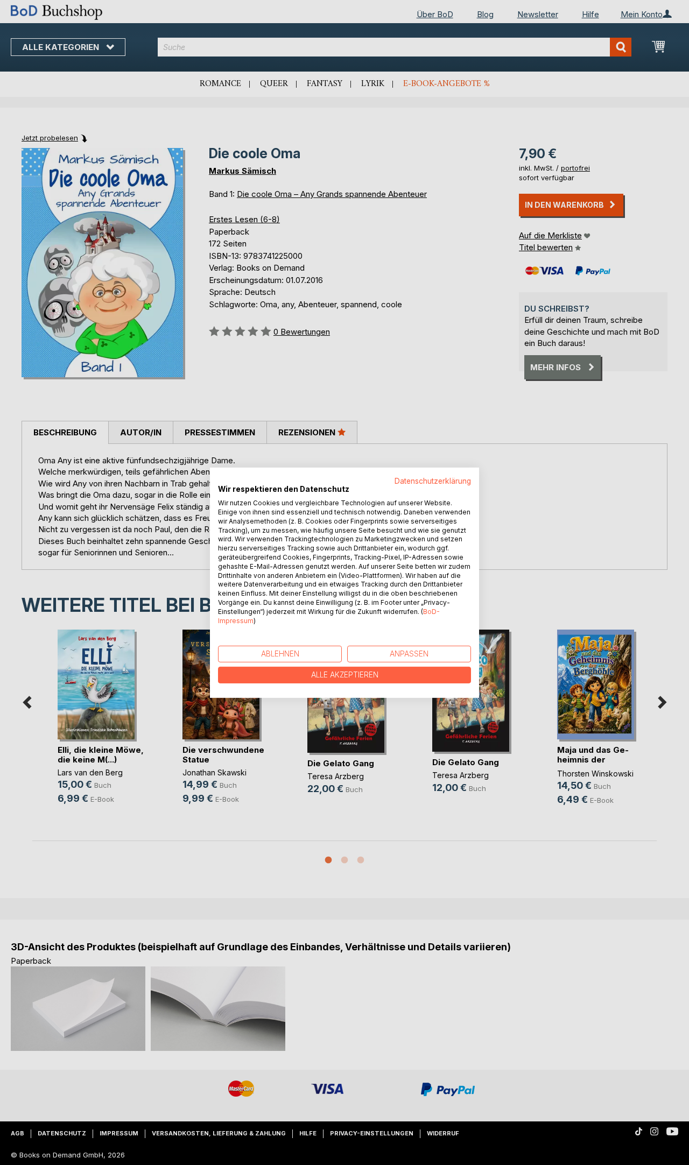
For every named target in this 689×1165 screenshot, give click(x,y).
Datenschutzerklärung (433, 480)
